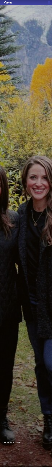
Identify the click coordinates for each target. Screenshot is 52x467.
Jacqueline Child (7, 442)
